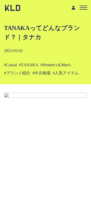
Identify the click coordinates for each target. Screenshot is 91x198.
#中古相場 (41, 73)
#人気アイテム (66, 73)
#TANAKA (28, 65)
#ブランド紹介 (17, 73)
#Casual (10, 65)
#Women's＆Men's (55, 65)
